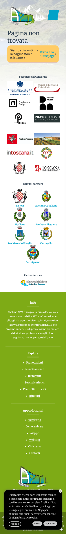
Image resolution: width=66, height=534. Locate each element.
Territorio (34, 420)
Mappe (34, 433)
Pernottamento (34, 369)
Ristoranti (34, 376)
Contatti (34, 453)
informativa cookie (26, 517)
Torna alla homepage (47, 54)
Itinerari (34, 395)
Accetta (50, 523)
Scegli (15, 524)
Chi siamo (34, 446)
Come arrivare (34, 426)
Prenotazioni (34, 362)
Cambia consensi (33, 529)
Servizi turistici (35, 382)
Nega (37, 523)
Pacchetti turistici (34, 389)
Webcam (34, 439)
